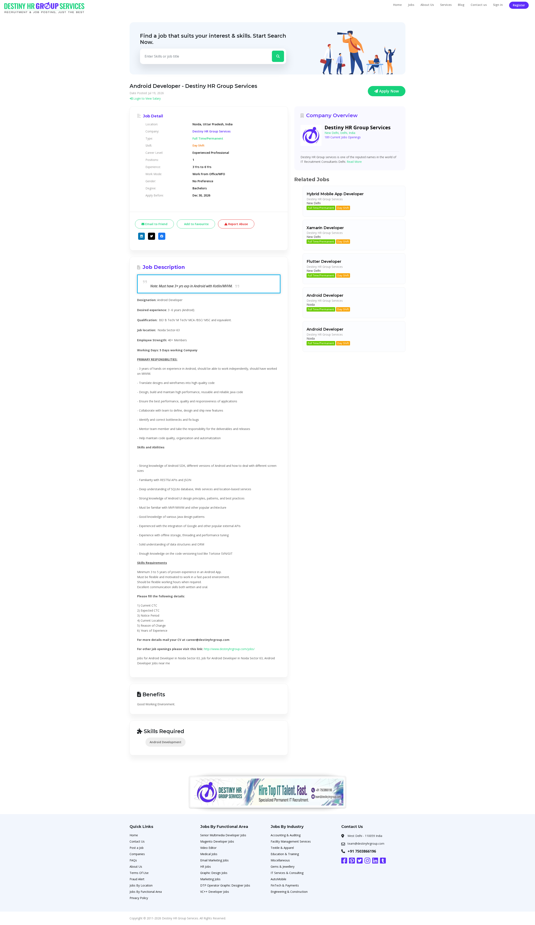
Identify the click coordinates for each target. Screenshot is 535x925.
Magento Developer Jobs (217, 841)
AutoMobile (278, 879)
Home (397, 5)
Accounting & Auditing (286, 835)
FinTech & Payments (285, 885)
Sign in (498, 5)
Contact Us (137, 841)
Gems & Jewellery (282, 867)
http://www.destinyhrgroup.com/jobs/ (229, 649)
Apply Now (388, 91)
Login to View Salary (146, 98)
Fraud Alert (137, 879)
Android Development (165, 742)
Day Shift (343, 208)
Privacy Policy (139, 898)
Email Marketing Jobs (214, 860)
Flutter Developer (324, 261)
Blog (461, 5)
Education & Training (285, 854)
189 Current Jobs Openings (343, 137)
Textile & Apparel (282, 848)
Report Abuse (237, 224)
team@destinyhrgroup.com (366, 843)
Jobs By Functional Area (146, 892)
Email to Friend (155, 224)
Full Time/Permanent (321, 208)
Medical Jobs (208, 854)
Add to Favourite (196, 224)
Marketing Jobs (210, 879)
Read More (354, 162)
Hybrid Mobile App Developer (335, 194)
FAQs (133, 860)
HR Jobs (205, 867)
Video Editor (208, 848)
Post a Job (137, 848)
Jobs (411, 5)
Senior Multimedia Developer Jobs (223, 835)
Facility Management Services (291, 841)
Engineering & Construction (289, 892)
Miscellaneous (280, 860)
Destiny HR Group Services (211, 131)
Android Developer (325, 295)
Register (519, 5)
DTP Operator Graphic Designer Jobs (225, 885)
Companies (137, 854)
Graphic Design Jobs (213, 873)
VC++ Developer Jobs (214, 892)
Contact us (479, 5)
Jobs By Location (141, 885)
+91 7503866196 (362, 851)
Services (446, 5)
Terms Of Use (139, 873)
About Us (427, 5)
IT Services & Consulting (287, 873)
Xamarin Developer (325, 228)
